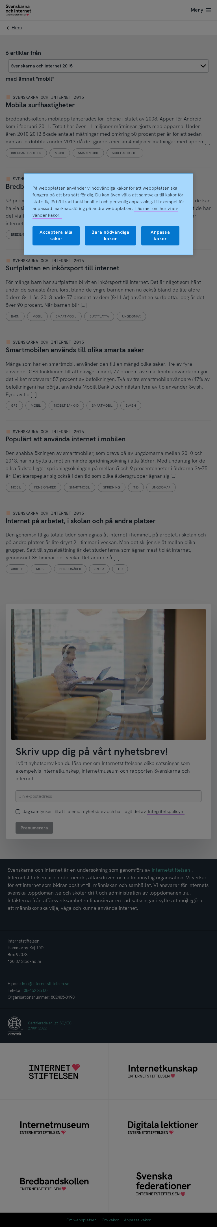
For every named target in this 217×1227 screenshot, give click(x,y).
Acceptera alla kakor (56, 235)
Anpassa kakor (160, 235)
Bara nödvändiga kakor (110, 235)
